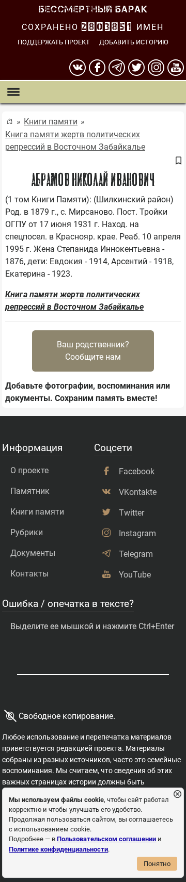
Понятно (157, 864)
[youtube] (175, 67)
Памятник (30, 491)
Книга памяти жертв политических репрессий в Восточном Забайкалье (75, 141)
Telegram (136, 554)
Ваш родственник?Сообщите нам (93, 351)
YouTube (135, 575)
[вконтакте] (77, 67)
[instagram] (156, 67)
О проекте (29, 470)
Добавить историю (133, 42)
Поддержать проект (54, 42)
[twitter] (136, 67)
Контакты (29, 574)
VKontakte (138, 492)
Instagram (137, 533)
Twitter (131, 513)
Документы (32, 553)
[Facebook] (97, 67)
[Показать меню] (13, 92)
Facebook (136, 471)
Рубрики (26, 532)
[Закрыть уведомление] (177, 794)
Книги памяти (51, 121)
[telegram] (117, 67)
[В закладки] (178, 161)
